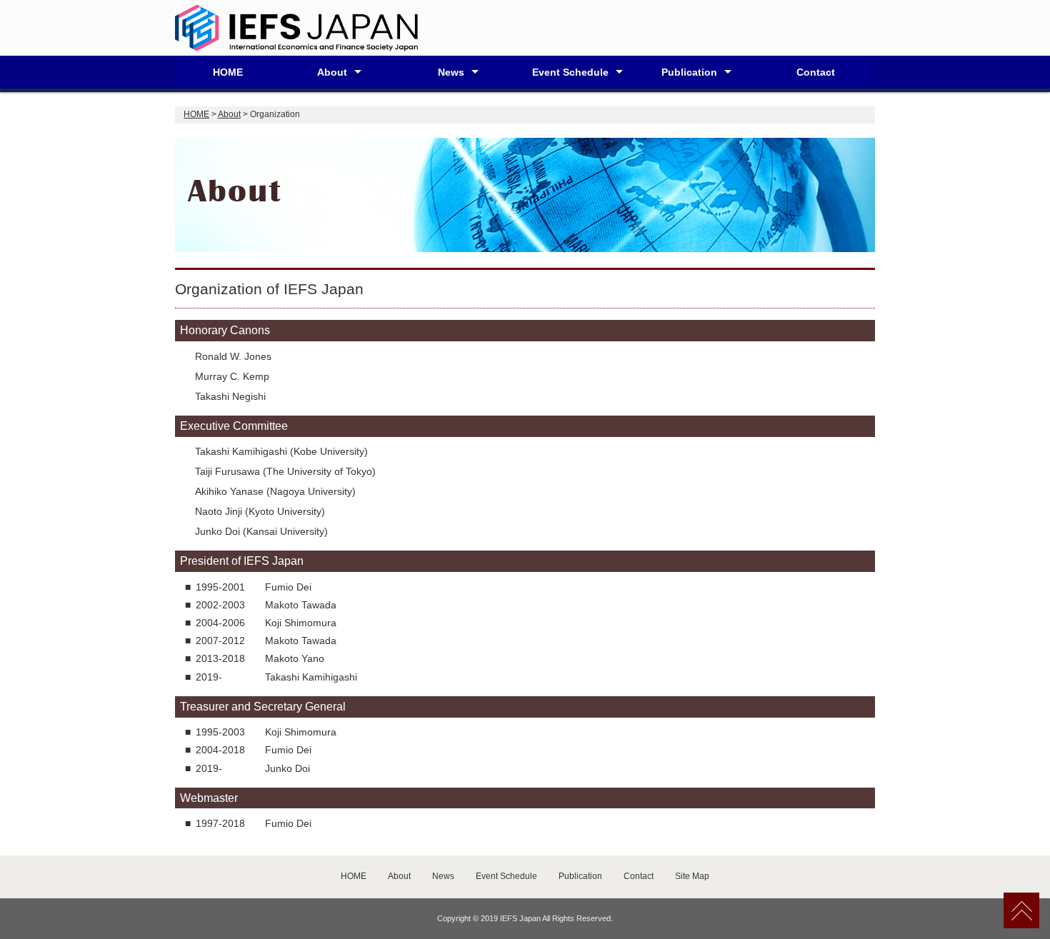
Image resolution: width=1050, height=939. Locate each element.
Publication (689, 72)
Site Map (692, 876)
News (451, 72)
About (332, 72)
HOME (228, 72)
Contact (815, 72)
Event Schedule (570, 72)
